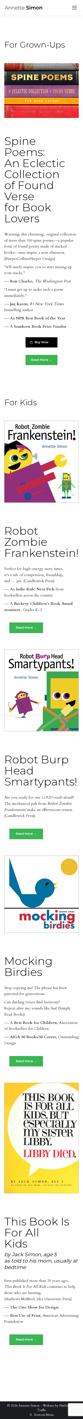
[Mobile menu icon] (74, 7)
